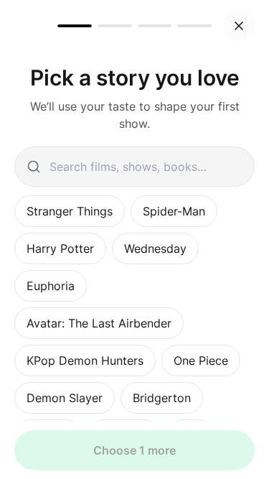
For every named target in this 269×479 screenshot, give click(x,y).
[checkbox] (69, 211)
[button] (239, 26)
